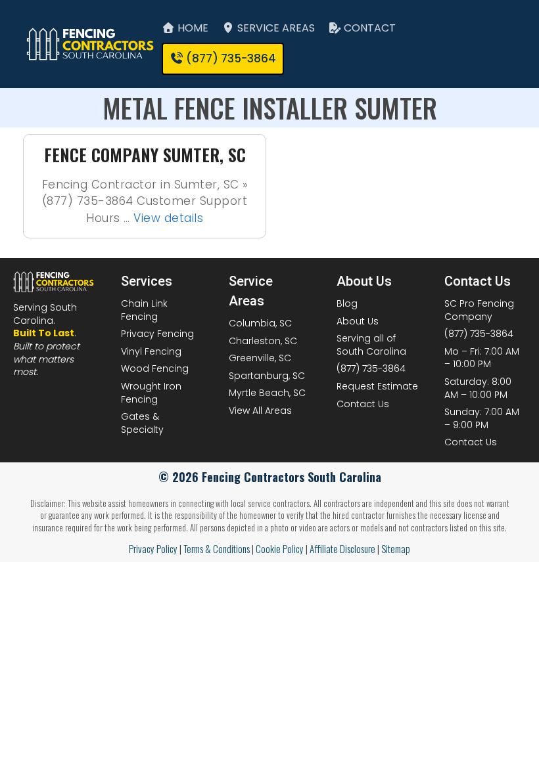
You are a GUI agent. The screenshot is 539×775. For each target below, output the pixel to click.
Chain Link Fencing (144, 310)
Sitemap (395, 548)
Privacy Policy (153, 548)
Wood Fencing (155, 368)
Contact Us (363, 403)
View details (168, 218)
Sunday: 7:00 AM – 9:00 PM (481, 418)
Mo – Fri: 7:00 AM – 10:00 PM (481, 358)
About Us (358, 321)
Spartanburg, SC (267, 375)
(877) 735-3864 (371, 368)
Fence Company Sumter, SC (145, 154)
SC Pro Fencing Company (479, 310)
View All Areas (260, 410)
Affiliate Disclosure (342, 548)
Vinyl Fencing (151, 351)
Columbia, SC (260, 323)
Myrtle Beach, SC (267, 392)
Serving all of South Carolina (371, 345)
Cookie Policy (280, 548)
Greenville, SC (260, 358)
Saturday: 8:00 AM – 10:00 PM (477, 388)
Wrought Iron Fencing (151, 393)
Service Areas (275, 27)
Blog (347, 303)
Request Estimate (377, 386)
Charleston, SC (263, 340)
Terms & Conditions (216, 548)
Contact (368, 27)
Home (191, 27)
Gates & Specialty (142, 423)
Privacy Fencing (157, 333)
